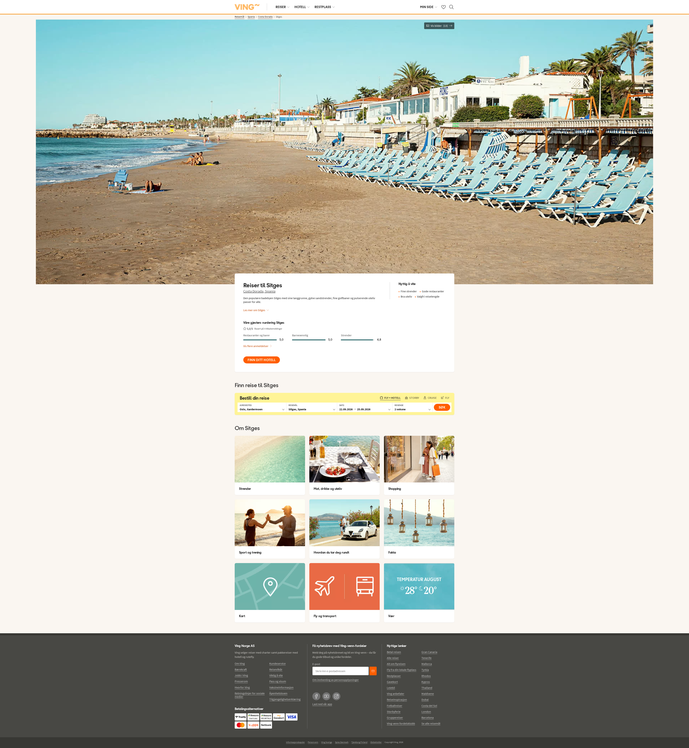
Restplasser (394, 676)
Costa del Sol (429, 705)
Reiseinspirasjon (397, 699)
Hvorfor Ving (242, 687)
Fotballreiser (394, 705)
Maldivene (427, 693)
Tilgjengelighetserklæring (285, 699)
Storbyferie (393, 711)
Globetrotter (376, 742)
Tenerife (426, 658)
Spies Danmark (341, 742)
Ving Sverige (326, 742)
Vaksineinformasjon (281, 687)
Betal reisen (394, 652)
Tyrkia (425, 670)
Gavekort (392, 682)
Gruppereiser (395, 717)
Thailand (426, 687)
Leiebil (391, 687)
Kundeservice (277, 663)
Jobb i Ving (241, 675)
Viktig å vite (276, 675)
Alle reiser (393, 658)
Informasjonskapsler (295, 742)
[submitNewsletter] (373, 671)
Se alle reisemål (430, 723)
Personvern (313, 742)
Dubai (425, 699)
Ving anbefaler (395, 693)
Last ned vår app (322, 704)
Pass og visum (277, 681)
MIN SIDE (426, 7)
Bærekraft (241, 669)
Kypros (425, 682)
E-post (316, 664)
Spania (270, 291)
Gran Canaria (429, 652)
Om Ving (240, 663)
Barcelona (427, 717)
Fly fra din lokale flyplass (401, 670)
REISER (281, 7)
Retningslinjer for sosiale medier (250, 694)
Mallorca (426, 664)
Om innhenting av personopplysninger (335, 680)
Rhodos (426, 676)
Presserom (241, 681)
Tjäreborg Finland (359, 742)
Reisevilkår (275, 669)
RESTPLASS (323, 7)
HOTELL (300, 7)
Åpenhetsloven (278, 693)
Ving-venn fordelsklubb (401, 723)
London (426, 711)
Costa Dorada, (254, 291)
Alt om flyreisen (396, 664)
